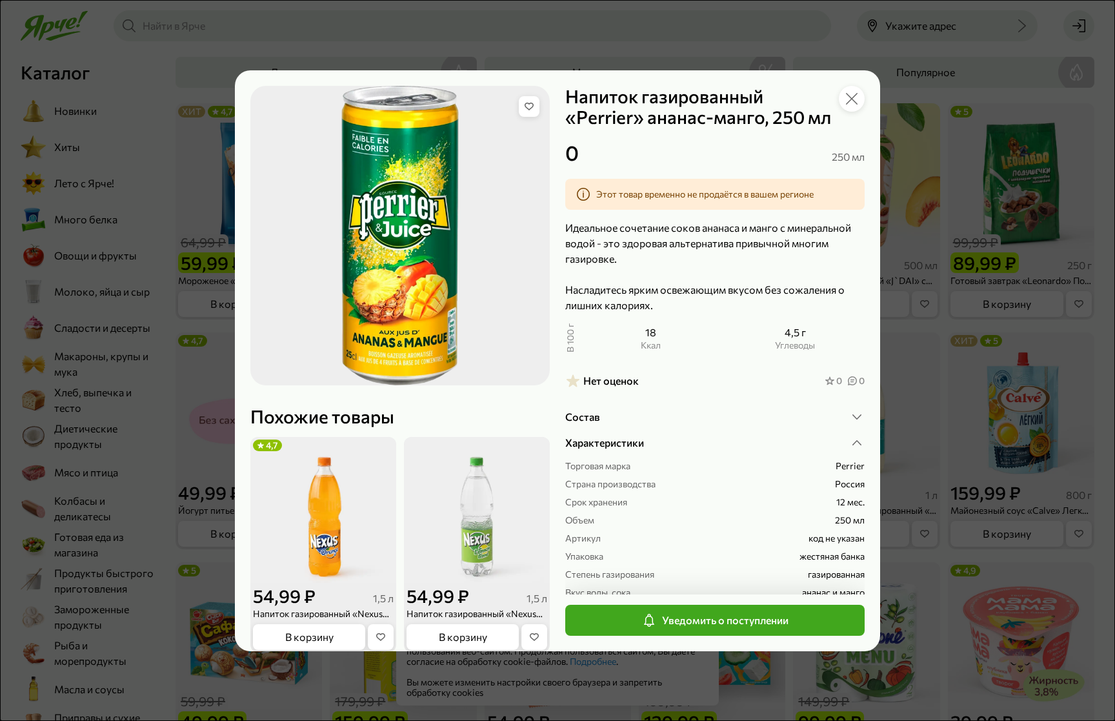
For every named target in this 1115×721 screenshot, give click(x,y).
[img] (529, 106)
